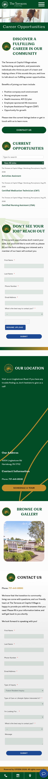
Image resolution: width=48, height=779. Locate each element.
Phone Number (11, 286)
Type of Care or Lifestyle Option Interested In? (23, 698)
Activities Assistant (11, 176)
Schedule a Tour (24, 488)
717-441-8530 (16, 479)
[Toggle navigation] (41, 4)
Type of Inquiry (11, 685)
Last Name (9, 274)
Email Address (11, 297)
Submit (24, 336)
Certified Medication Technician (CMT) (20, 190)
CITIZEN (17, 769)
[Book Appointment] (18, 775)
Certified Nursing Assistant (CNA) (18, 205)
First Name (9, 260)
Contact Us (24, 130)
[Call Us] (6, 775)
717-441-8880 (16, 588)
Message (8, 734)
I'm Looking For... (12, 711)
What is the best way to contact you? (20, 308)
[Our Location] (30, 775)
